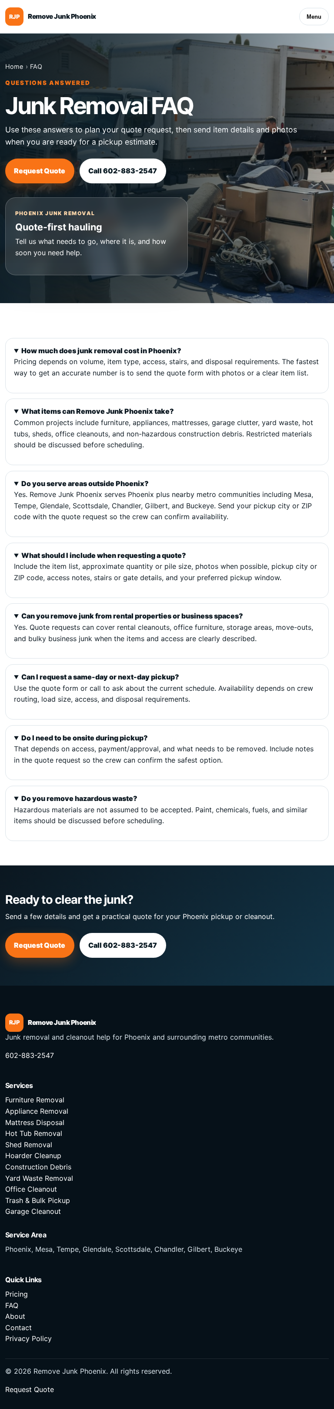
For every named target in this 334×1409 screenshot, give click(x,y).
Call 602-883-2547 (122, 170)
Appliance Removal (36, 1111)
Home (14, 66)
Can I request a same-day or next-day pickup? (100, 676)
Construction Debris (38, 1166)
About (15, 1316)
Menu (314, 17)
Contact (18, 1327)
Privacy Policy (28, 1338)
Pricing (16, 1294)
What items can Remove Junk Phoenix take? (97, 411)
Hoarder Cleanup (33, 1155)
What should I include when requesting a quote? (103, 555)
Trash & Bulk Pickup (37, 1200)
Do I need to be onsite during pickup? (84, 737)
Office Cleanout (31, 1189)
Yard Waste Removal (39, 1178)
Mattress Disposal (34, 1122)
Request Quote (39, 170)
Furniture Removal (34, 1099)
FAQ (36, 66)
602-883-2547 (29, 1055)
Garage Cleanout (33, 1211)
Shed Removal (28, 1144)
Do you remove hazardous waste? (79, 798)
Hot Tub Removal (33, 1133)
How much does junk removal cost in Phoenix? (101, 350)
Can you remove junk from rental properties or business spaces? (132, 616)
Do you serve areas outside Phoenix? (85, 483)
